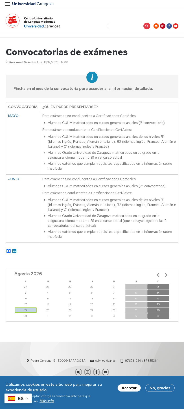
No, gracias (160, 387)
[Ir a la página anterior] (158, 275)
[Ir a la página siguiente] (166, 275)
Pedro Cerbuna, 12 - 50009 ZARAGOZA (58, 361)
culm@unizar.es (105, 361)
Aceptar (129, 387)
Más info (46, 400)
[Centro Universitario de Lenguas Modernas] (33, 21)
